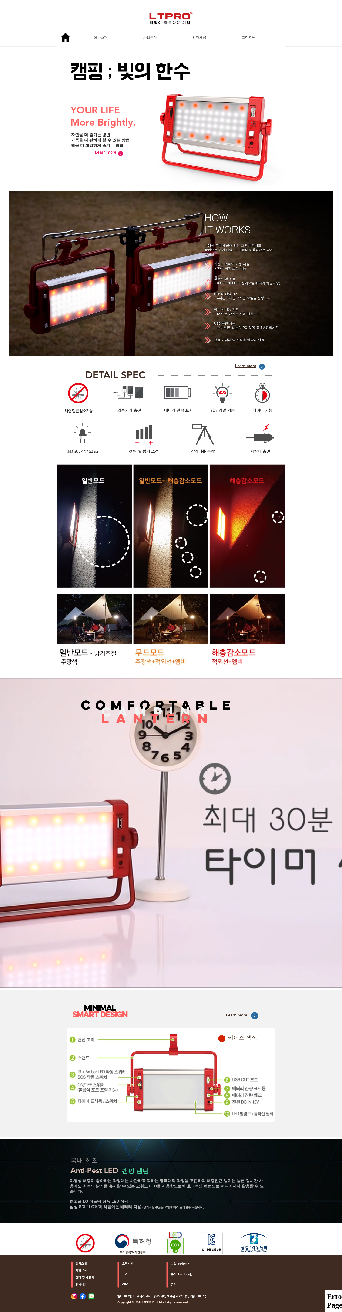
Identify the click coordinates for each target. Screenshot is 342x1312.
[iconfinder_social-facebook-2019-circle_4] (83, 1296)
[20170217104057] (91, 1296)
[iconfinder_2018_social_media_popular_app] (74, 1296)
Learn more (105, 152)
